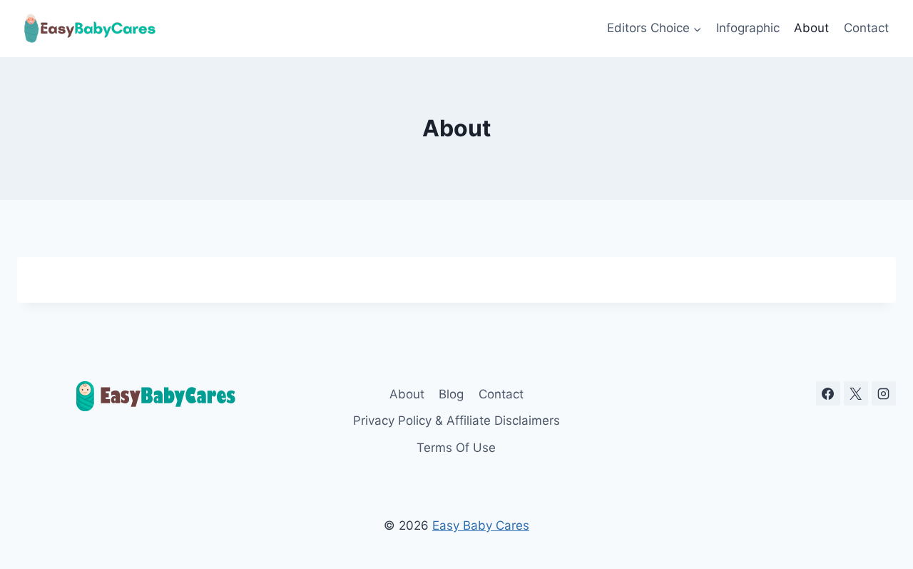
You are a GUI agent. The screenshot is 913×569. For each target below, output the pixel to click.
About (811, 28)
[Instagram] (884, 393)
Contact (866, 28)
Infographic (748, 28)
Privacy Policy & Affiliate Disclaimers (456, 420)
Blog (451, 394)
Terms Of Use (456, 447)
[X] (856, 393)
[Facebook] (828, 393)
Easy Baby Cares (480, 525)
